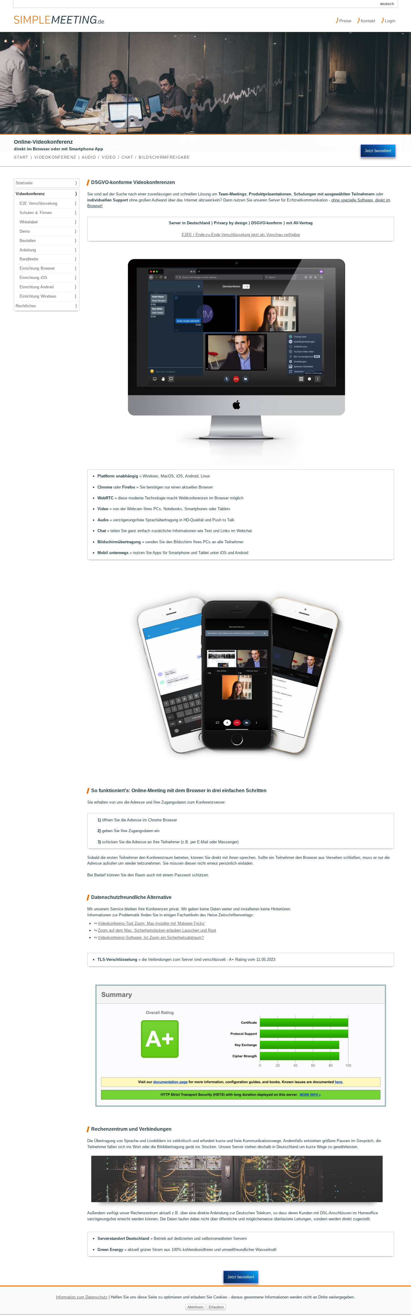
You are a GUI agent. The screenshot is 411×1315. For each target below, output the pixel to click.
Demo (48, 231)
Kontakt (366, 20)
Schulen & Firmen (48, 212)
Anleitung (48, 250)
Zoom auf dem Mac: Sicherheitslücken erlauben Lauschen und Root (157, 930)
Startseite (46, 182)
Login (388, 20)
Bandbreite (48, 259)
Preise (343, 20)
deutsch (387, 4)
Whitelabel (48, 222)
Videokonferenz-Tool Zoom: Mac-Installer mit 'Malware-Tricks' (151, 923)
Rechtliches (46, 305)
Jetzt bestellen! (378, 151)
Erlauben (216, 1307)
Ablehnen (195, 1307)
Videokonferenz (46, 193)
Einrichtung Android (48, 287)
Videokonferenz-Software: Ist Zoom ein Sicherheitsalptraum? (151, 937)
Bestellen (48, 240)
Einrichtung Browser (48, 268)
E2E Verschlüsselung (48, 203)
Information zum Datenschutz (81, 1297)
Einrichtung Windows (48, 296)
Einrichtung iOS (48, 277)
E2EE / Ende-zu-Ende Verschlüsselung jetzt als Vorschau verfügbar (241, 234)
